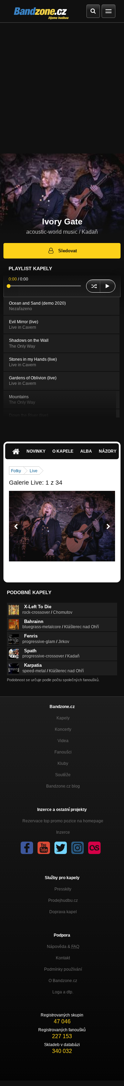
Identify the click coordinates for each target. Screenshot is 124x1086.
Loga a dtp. (62, 992)
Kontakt (63, 958)
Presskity (62, 889)
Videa (63, 740)
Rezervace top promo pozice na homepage (62, 821)
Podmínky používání (63, 969)
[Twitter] (60, 848)
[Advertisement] (62, 88)
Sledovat (67, 250)
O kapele (62, 451)
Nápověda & (63, 946)
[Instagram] (77, 848)
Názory (107, 451)
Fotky (16, 470)
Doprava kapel (63, 911)
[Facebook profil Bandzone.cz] (27, 848)
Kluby (63, 763)
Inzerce (63, 832)
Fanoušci (63, 752)
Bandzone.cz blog (63, 786)
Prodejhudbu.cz (63, 900)
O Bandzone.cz (63, 980)
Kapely (63, 718)
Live (34, 470)
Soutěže (63, 774)
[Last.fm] (94, 848)
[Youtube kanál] (44, 848)
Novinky (36, 451)
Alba (86, 451)
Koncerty (63, 729)
